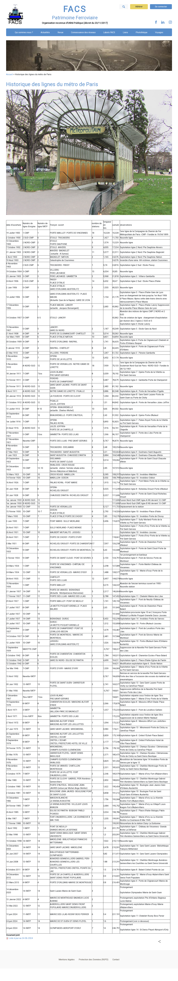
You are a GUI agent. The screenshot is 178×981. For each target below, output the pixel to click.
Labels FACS (109, 32)
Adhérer (139, 6)
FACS (75, 9)
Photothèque (141, 32)
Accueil (9, 74)
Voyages (159, 32)
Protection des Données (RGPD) (93, 959)
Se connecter (161, 6)
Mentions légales (67, 959)
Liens (125, 32)
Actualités (45, 32)
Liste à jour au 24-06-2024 (21, 938)
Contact (115, 959)
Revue (60, 32)
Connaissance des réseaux (83, 32)
